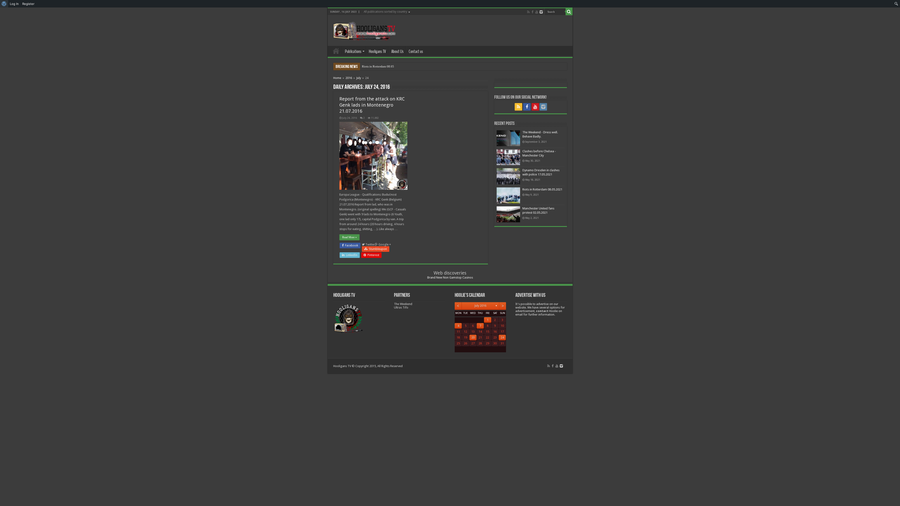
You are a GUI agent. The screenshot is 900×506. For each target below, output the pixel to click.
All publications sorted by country (385, 11)
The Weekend (403, 304)
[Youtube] (537, 12)
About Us (397, 51)
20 (473, 337)
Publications (353, 51)
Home (336, 51)
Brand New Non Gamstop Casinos (450, 277)
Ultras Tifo (401, 307)
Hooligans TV (377, 51)
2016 (348, 78)
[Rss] (528, 12)
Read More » (349, 237)
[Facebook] (532, 12)
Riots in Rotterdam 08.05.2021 (381, 66)
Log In (14, 4)
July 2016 (480, 305)
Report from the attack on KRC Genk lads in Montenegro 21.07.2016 (372, 105)
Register (28, 4)
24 (502, 337)
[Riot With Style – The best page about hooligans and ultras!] (363, 29)
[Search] (569, 11)
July (358, 78)
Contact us (416, 51)
